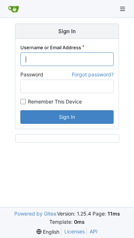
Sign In (67, 117)
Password (31, 74)
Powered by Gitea (35, 214)
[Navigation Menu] (123, 9)
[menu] (47, 232)
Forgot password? (93, 74)
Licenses (74, 231)
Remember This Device (55, 101)
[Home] (14, 8)
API (94, 231)
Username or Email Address (50, 47)
